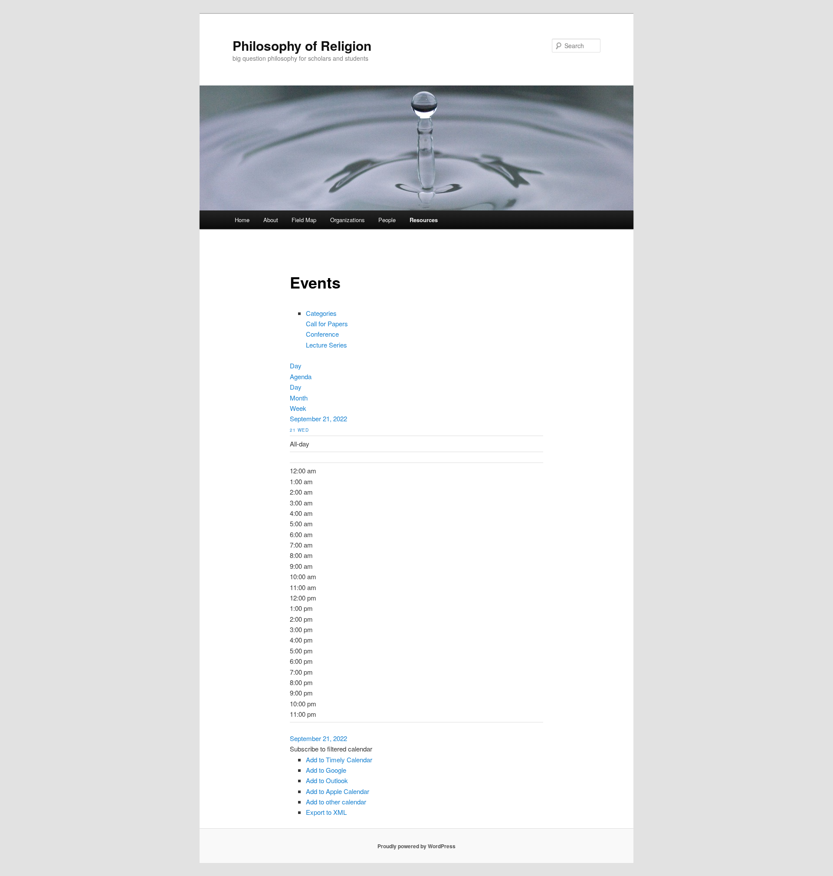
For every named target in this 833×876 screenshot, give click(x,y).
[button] (331, 748)
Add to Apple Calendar (337, 791)
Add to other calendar (336, 801)
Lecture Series (326, 344)
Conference (322, 333)
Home (242, 220)
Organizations (347, 220)
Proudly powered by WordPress (416, 846)
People (387, 220)
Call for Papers (327, 323)
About (270, 220)
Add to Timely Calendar (339, 759)
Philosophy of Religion (302, 45)
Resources (424, 220)
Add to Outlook (327, 780)
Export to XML (326, 812)
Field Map (304, 220)
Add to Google (326, 769)
